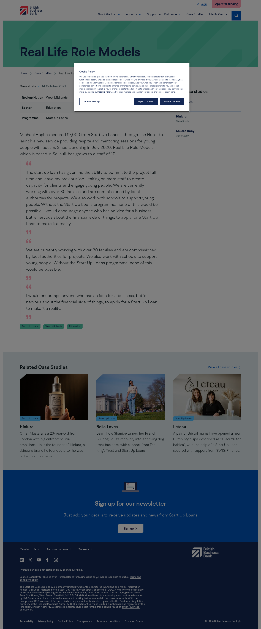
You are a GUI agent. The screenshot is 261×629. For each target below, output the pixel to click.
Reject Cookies (145, 101)
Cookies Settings (91, 101)
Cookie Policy (104, 92)
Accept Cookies (172, 101)
